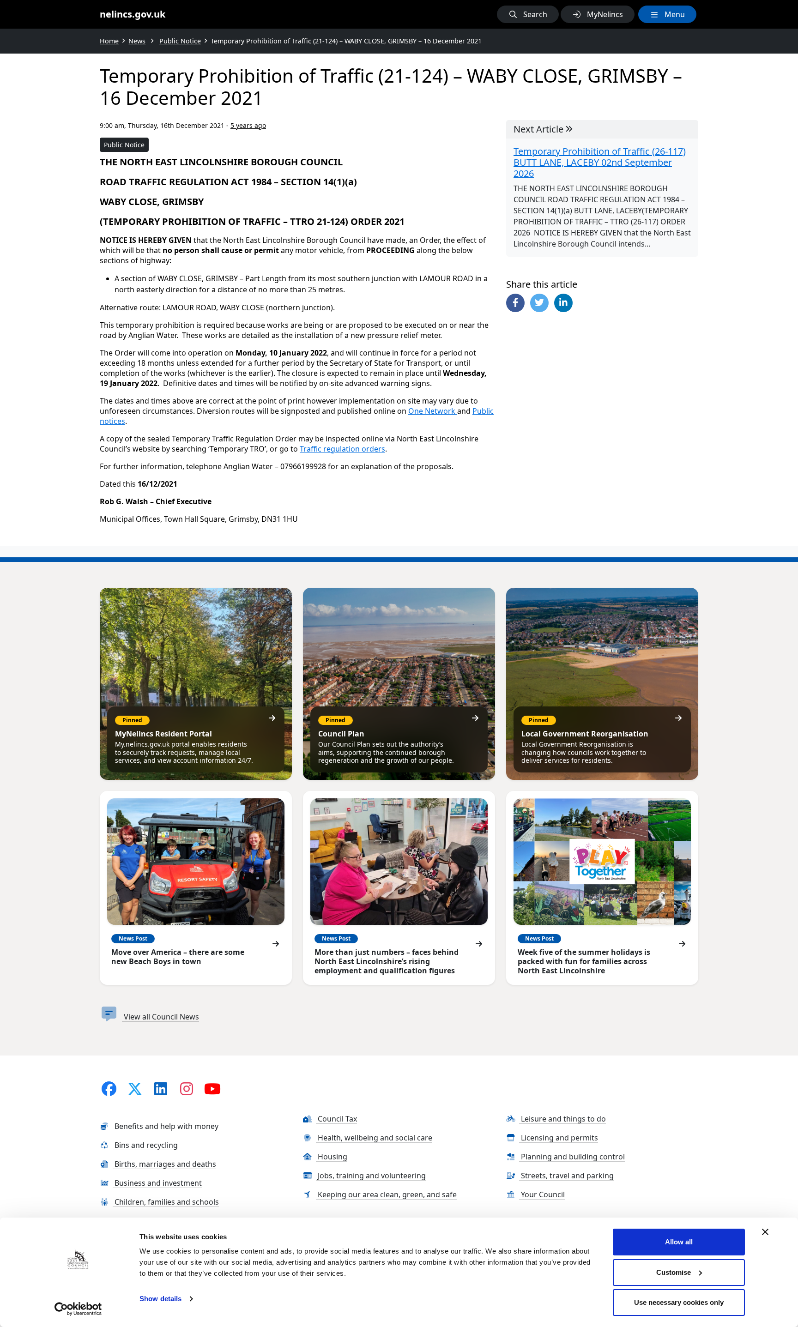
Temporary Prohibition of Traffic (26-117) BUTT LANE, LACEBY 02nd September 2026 (600, 162)
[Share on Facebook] (515, 303)
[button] (528, 14)
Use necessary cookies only (679, 1302)
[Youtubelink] (212, 1088)
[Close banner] (765, 1232)
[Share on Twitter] (539, 303)
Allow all (679, 1242)
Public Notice (124, 144)
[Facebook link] (109, 1088)
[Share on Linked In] (563, 303)
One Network (432, 411)
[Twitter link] (135, 1088)
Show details (160, 1299)
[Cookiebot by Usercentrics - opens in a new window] (78, 1309)
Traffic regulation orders (342, 449)
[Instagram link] (186, 1088)
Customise (673, 1272)
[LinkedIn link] (160, 1088)
